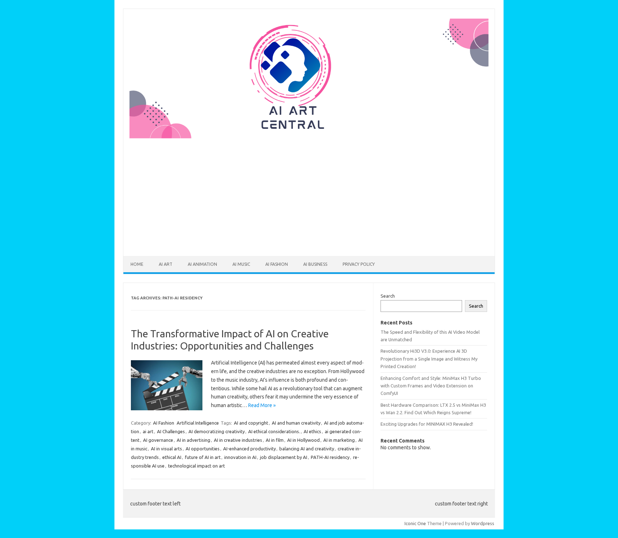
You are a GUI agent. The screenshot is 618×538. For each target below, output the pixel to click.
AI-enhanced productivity (249, 448)
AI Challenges (171, 431)
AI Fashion (276, 264)
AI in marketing (339, 439)
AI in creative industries (238, 439)
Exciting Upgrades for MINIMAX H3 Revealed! (427, 423)
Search (388, 295)
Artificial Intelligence (198, 422)
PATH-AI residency (330, 457)
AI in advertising (193, 439)
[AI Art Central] (309, 137)
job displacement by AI (283, 457)
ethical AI (171, 457)
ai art (165, 264)
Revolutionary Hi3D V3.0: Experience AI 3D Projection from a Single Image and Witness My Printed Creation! (429, 358)
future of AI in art (203, 457)
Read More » (262, 405)
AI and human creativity (296, 422)
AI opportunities (203, 448)
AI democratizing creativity (216, 431)
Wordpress (482, 523)
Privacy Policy (359, 264)
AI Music (241, 264)
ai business (315, 264)
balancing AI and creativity (306, 448)
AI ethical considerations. (274, 431)
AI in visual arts (166, 448)
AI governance (158, 439)
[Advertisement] (309, 193)
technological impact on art (196, 465)
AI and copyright (251, 422)
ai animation (202, 264)
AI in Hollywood (303, 439)
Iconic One (415, 523)
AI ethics (312, 431)
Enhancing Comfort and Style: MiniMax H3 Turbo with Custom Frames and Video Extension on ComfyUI (431, 386)
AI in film (275, 439)
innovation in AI (240, 457)
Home (137, 264)
